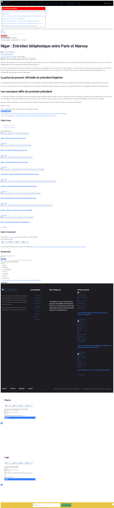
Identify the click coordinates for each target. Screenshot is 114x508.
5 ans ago (4, 143)
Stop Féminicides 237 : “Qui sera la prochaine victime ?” (93, 370)
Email (2, 263)
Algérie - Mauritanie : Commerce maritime (13, 138)
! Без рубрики (54, 301)
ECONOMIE (62, 303)
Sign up (30, 473)
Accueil (2, 30)
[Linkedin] (109, 11)
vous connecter (14, 237)
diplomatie (53, 303)
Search (3, 259)
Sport (4, 265)
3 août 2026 (81, 319)
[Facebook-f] (82, 11)
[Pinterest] (104, 11)
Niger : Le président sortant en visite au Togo (14, 150)
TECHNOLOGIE (62, 310)
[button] (6, 242)
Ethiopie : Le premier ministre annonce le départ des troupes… (19, 186)
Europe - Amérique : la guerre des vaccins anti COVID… (17, 210)
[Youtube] (88, 11)
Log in (23, 415)
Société (5, 274)
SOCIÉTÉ (70, 308)
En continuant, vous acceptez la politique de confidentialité (22, 280)
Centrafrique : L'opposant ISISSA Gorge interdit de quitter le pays (20, 174)
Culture (4, 271)
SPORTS (53, 310)
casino (61, 301)
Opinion (64, 306)
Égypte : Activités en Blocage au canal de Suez (14, 162)
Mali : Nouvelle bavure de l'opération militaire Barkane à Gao (18, 198)
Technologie (6, 269)
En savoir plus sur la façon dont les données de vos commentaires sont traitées (60, 247)
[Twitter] (93, 11)
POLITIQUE (3, 32)
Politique (5, 267)
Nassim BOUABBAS (7, 54)
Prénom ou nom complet (9, 261)
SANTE (62, 308)
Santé (4, 276)
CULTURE (68, 301)
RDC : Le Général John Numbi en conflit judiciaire (15, 222)
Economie (5, 278)
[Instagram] (98, 11)
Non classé (56, 306)
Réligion (56, 308)
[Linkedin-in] (4, 320)
